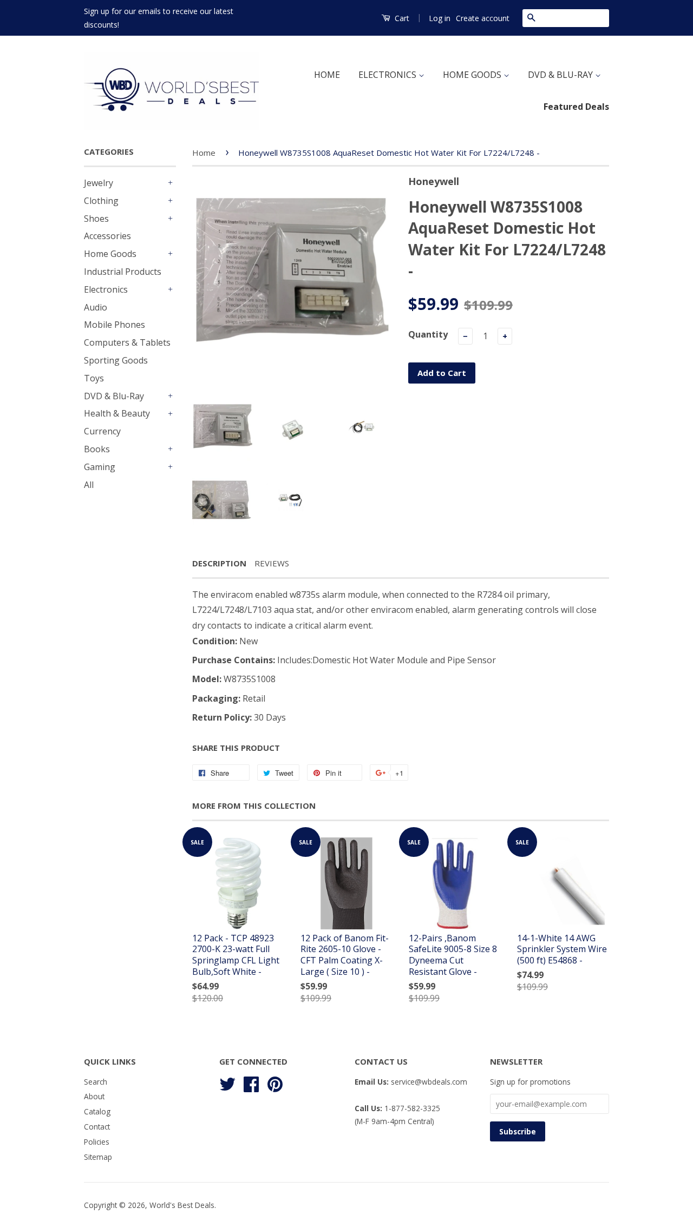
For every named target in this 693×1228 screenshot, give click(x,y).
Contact (97, 1126)
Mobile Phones (114, 325)
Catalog (97, 1111)
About (94, 1096)
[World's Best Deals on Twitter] (227, 1082)
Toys (94, 378)
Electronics (106, 289)
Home (203, 152)
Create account (482, 18)
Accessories (107, 236)
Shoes (96, 219)
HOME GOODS (473, 75)
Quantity (428, 334)
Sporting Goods (116, 360)
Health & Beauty (117, 413)
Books (97, 449)
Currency (102, 431)
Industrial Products (122, 272)
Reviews (271, 563)
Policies (96, 1142)
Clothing (101, 201)
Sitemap (98, 1157)
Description (219, 563)
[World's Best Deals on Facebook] (251, 1082)
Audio (95, 307)
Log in (439, 18)
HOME (327, 75)
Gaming (99, 467)
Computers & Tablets (127, 342)
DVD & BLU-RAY (561, 75)
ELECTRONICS (388, 75)
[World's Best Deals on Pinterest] (275, 1082)
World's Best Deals (181, 1205)
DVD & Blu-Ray (114, 396)
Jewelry (98, 183)
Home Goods (110, 254)
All (89, 485)
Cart (401, 18)
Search (95, 1082)
